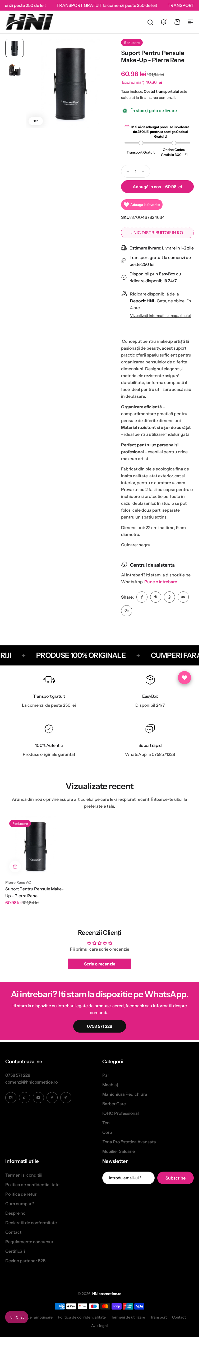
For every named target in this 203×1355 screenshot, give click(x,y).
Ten (106, 1122)
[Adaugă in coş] (15, 866)
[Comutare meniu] (190, 22)
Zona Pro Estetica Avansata (129, 1141)
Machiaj (110, 1084)
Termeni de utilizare (128, 1317)
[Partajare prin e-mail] (183, 597)
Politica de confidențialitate (82, 1317)
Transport (158, 1317)
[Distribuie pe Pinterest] (155, 597)
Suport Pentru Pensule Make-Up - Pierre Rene (34, 892)
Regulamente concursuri (29, 1241)
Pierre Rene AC (18, 882)
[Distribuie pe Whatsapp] (169, 597)
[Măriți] (70, 83)
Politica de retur (20, 1194)
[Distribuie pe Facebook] (141, 597)
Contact (13, 1232)
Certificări (15, 1251)
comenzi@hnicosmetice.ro (31, 1082)
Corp (107, 1132)
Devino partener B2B (25, 1260)
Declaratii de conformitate (31, 1222)
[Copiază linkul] (126, 610)
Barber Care (114, 1103)
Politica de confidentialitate (32, 1184)
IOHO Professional (120, 1113)
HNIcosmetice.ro (106, 1293)
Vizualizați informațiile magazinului (160, 316)
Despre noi (15, 1213)
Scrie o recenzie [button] (99, 963)
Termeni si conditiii (23, 1175)
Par (105, 1075)
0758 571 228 (17, 1075)
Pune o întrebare (160, 582)
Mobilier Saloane (118, 1151)
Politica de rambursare (33, 1317)
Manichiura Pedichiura (124, 1094)
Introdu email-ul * (125, 1177)
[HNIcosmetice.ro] (29, 22)
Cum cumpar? (19, 1203)
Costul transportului (161, 91)
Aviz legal (99, 1325)
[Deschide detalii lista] (184, 677)
